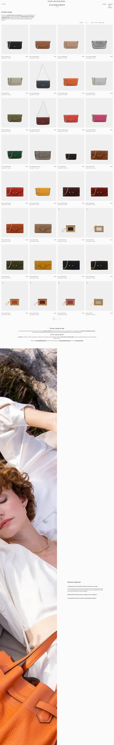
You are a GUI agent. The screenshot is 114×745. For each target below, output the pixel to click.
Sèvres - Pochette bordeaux (62, 203)
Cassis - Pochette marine (62, 239)
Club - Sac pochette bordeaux (35, 129)
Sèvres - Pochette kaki (5, 276)
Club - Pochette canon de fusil (35, 166)
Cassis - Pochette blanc (90, 239)
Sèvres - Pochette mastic (34, 239)
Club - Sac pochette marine (34, 93)
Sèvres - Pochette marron (90, 276)
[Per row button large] (86, 22)
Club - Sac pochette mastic (62, 56)
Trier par (96, 22)
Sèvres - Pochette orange (5, 239)
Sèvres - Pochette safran (34, 276)
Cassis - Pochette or (89, 313)
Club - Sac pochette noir (5, 56)
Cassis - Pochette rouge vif (34, 313)
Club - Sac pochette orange (62, 93)
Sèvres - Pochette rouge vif (6, 203)
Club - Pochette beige (5, 93)
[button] (104, 4)
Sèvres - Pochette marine (62, 276)
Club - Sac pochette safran (34, 203)
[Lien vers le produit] (14, 39)
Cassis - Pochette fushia (62, 313)
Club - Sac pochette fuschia (91, 129)
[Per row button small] (88, 22)
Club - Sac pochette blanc (90, 93)
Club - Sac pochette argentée (91, 56)
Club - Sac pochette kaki (5, 129)
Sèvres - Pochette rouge (90, 203)
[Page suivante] (60, 319)
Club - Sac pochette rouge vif (63, 129)
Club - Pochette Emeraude (6, 166)
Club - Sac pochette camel (34, 56)
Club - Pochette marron (62, 166)
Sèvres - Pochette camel (90, 166)
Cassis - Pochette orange (5, 313)
